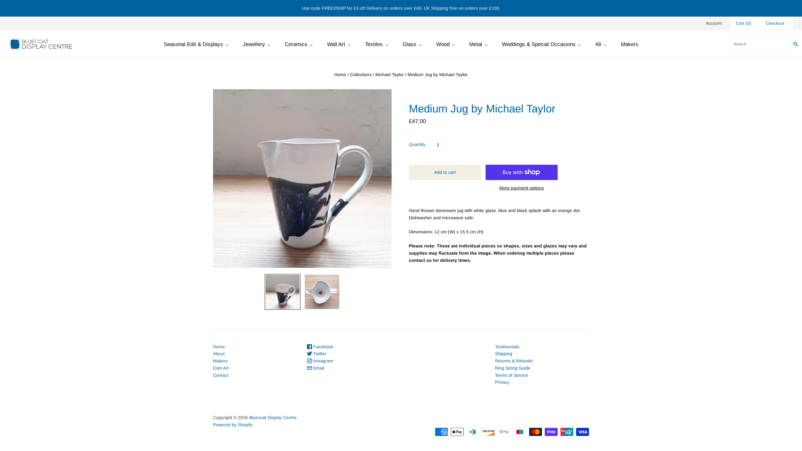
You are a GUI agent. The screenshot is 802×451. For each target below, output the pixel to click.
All (598, 44)
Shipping (503, 353)
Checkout (775, 23)
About (219, 353)
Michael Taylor (389, 74)
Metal (475, 44)
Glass (409, 44)
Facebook (322, 346)
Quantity (417, 144)
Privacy (502, 382)
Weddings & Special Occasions (538, 44)
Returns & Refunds (514, 360)
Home (340, 74)
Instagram (322, 360)
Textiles (374, 44)
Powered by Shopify (233, 424)
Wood (443, 44)
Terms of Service (511, 375)
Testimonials (507, 346)
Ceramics (296, 44)
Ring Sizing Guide (512, 368)
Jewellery (254, 44)
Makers (629, 44)
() (743, 23)
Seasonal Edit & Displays (193, 44)
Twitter (319, 353)
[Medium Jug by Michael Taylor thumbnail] (282, 292)
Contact (220, 375)
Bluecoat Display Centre (273, 417)
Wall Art (336, 44)
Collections (361, 74)
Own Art (221, 368)
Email (318, 368)
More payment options (521, 187)
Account (714, 23)
